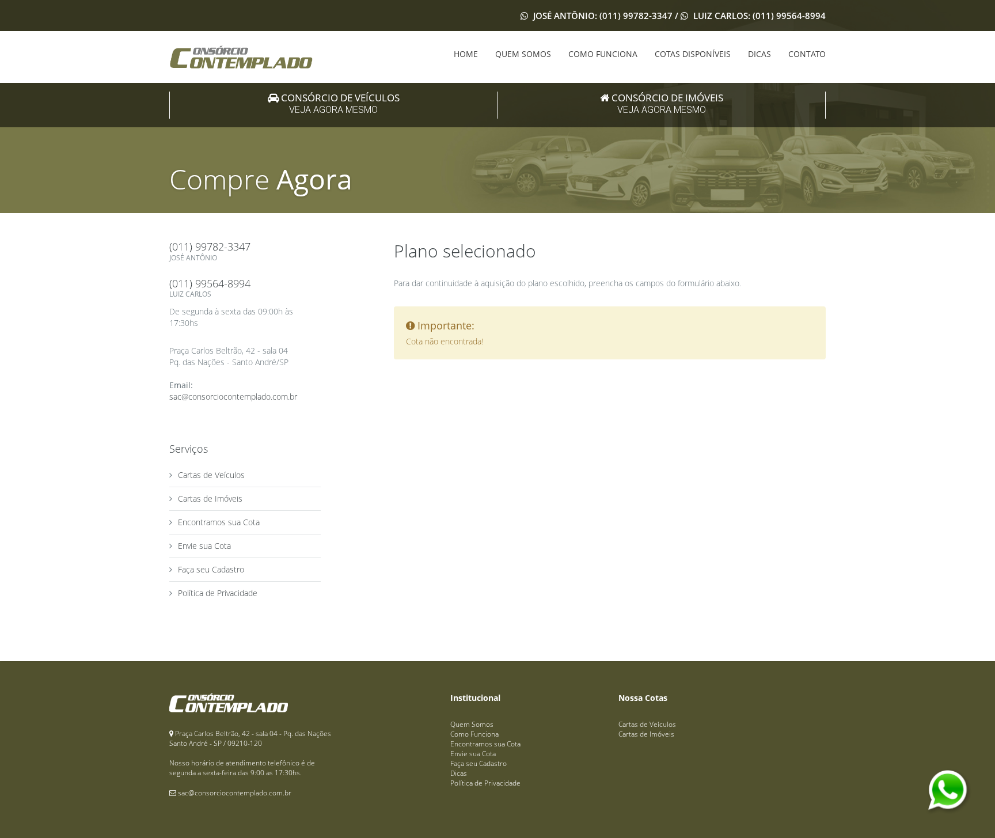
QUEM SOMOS (523, 53)
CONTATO (807, 53)
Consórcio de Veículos (339, 103)
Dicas (458, 773)
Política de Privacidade (217, 592)
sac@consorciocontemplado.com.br (233, 396)
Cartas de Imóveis (210, 498)
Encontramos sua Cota (219, 522)
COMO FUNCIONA (602, 53)
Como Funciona (474, 734)
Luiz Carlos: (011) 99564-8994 (758, 15)
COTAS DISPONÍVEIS (693, 53)
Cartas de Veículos (211, 474)
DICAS (759, 53)
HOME (466, 53)
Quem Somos (471, 724)
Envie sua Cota (204, 545)
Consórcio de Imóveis (666, 103)
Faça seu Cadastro (211, 569)
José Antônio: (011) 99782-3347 (603, 15)
